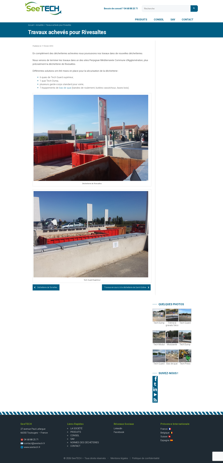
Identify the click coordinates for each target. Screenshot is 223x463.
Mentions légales (119, 458)
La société (76, 428)
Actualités (40, 25)
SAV (173, 19)
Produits (141, 19)
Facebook (119, 432)
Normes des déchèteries (84, 442)
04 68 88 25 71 (31, 439)
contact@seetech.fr (34, 443)
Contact (187, 19)
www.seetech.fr (32, 447)
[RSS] (172, 400)
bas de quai (65, 87)
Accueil (31, 25)
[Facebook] (172, 378)
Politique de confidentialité (145, 458)
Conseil (159, 19)
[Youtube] (172, 394)
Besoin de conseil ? (121, 8)
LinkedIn (118, 428)
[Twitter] (172, 384)
